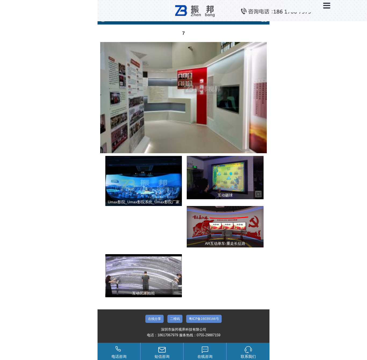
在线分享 (154, 319)
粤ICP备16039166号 (204, 319)
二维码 (175, 319)
